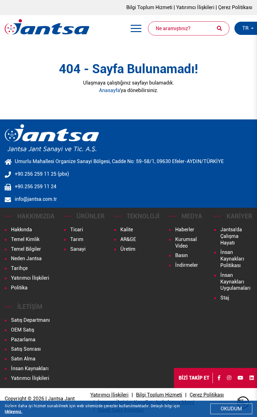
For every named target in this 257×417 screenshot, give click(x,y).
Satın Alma (23, 359)
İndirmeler (186, 265)
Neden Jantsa (26, 258)
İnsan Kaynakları (30, 368)
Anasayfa (109, 90)
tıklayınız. (14, 411)
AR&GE (128, 239)
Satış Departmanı (30, 320)
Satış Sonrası (26, 349)
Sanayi (78, 249)
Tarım (76, 239)
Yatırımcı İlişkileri (195, 7)
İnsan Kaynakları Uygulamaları (235, 281)
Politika (19, 288)
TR (246, 28)
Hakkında (21, 230)
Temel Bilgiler (26, 249)
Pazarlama (23, 340)
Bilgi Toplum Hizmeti (149, 7)
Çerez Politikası (235, 7)
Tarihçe (19, 268)
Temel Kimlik (25, 239)
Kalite (126, 230)
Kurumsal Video (186, 242)
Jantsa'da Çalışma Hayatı (231, 236)
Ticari (76, 230)
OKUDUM (231, 409)
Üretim (127, 249)
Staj (224, 298)
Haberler (184, 230)
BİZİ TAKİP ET (194, 378)
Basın (181, 255)
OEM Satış (22, 330)
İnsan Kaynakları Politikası (232, 258)
